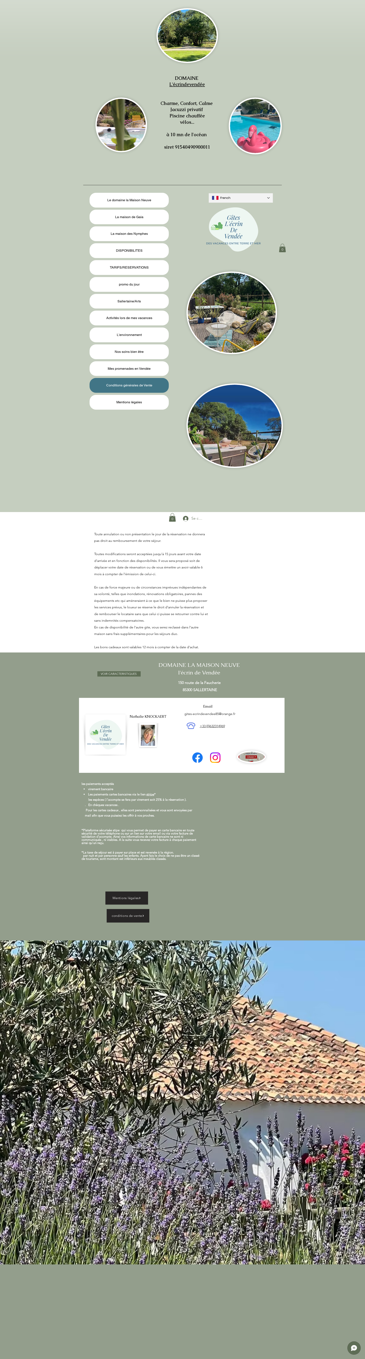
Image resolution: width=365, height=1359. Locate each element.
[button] (282, 248)
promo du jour (129, 284)
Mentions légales (129, 402)
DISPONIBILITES (129, 251)
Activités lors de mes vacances (129, 318)
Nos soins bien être (129, 352)
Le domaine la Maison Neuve (129, 200)
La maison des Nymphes (129, 234)
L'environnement (129, 335)
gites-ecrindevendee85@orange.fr (209, 714)
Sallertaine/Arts (129, 301)
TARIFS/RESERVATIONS (129, 267)
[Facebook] (197, 758)
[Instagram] (215, 758)
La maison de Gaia (129, 217)
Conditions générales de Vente (129, 385)
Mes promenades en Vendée (129, 369)
